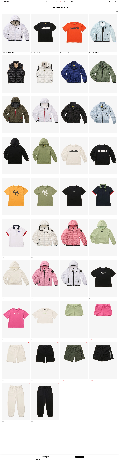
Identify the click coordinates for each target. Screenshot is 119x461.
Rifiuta (80, 458)
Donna (56, 1)
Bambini (60, 1)
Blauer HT (65, 1)
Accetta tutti (80, 456)
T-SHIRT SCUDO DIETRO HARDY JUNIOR (35, 52)
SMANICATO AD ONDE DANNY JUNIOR (6, 93)
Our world (71, 1)
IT (106, 1)
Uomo (51, 1)
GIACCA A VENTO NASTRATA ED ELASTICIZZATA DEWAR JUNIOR (96, 52)
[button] (59, 10)
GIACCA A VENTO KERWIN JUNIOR (64, 93)
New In (47, 1)
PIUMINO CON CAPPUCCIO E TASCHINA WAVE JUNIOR (8, 52)
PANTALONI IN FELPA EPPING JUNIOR (6, 420)
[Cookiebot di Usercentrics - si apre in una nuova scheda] (38, 459)
